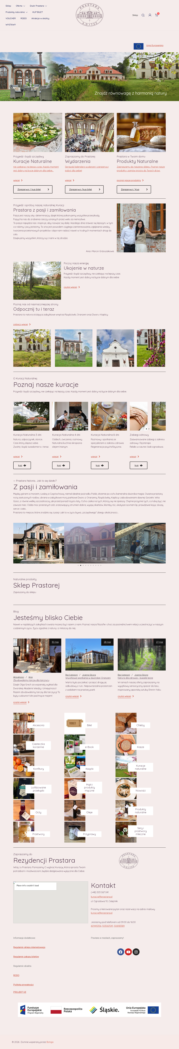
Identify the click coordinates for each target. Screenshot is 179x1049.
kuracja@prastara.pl (101, 896)
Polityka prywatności (23, 984)
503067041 (107, 926)
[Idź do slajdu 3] (83, 565)
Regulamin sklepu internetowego (29, 947)
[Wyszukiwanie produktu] (143, 15)
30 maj (55, 642)
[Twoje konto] (150, 15)
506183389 (119, 926)
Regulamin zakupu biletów (26, 956)
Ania (31, 677)
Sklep (8, 5)
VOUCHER (11, 18)
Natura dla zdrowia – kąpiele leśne (135, 677)
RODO (24, 18)
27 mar (159, 642)
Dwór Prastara (37, 5)
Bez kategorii (71, 675)
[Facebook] (120, 951)
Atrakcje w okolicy (40, 18)
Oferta (19, 5)
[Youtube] (128, 951)
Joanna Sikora (89, 675)
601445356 (96, 926)
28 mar (107, 642)
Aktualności (18, 677)
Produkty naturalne (15, 12)
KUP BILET (37, 12)
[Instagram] (136, 951)
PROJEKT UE (19, 992)
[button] (19, 416)
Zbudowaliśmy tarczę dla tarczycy (31, 680)
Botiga (50, 1042)
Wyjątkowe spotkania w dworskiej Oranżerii (87, 677)
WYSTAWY (11, 24)
